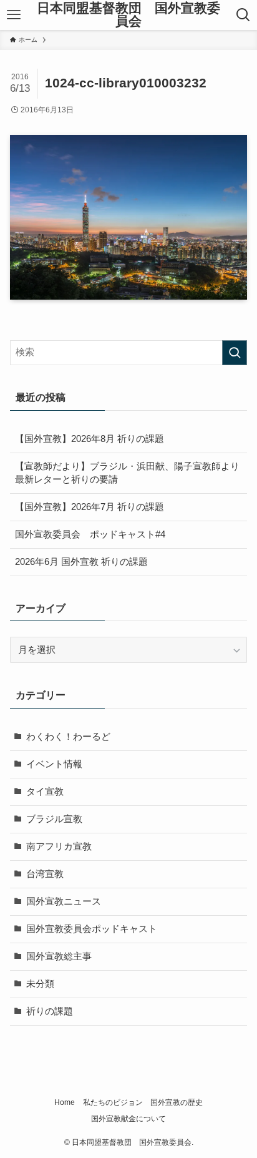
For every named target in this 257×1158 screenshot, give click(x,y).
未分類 (40, 984)
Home (64, 1102)
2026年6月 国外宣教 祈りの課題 (81, 562)
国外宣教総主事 (59, 956)
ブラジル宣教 (54, 819)
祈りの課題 (49, 1011)
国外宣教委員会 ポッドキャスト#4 (90, 534)
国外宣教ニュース (63, 901)
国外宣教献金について (128, 1118)
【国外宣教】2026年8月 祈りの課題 (89, 439)
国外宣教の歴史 (176, 1102)
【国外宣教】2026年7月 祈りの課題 (89, 507)
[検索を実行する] (234, 352)
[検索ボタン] (243, 15)
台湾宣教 (45, 874)
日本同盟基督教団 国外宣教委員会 (128, 14)
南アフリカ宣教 (59, 846)
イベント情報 (54, 764)
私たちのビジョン (113, 1102)
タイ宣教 (45, 792)
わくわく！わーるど (68, 737)
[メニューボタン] (13, 15)
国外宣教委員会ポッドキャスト (91, 929)
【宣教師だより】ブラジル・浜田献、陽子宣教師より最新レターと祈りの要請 (127, 472)
